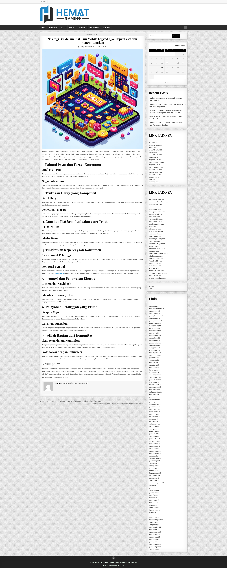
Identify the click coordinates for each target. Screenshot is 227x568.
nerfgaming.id (154, 448)
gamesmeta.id (154, 456)
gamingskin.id (154, 436)
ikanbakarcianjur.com (157, 244)
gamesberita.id (154, 397)
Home (43, 2)
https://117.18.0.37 (155, 169)
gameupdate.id (154, 412)
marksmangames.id (156, 483)
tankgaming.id (154, 525)
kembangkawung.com (157, 239)
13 (167, 63)
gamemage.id (154, 500)
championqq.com (155, 172)
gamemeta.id (154, 493)
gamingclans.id (154, 439)
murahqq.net (154, 157)
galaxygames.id (154, 402)
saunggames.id (154, 348)
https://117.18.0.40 (155, 174)
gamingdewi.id (154, 311)
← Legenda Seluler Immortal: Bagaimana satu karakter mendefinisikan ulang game (71, 401)
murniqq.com (154, 179)
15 (178, 63)
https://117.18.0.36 (155, 145)
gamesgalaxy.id (154, 389)
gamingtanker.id (155, 451)
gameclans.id (154, 490)
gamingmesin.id (155, 532)
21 (172, 68)
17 (151, 68)
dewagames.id (154, 345)
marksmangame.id (156, 520)
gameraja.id (153, 362)
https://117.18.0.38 (155, 165)
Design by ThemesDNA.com (113, 566)
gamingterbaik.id (155, 321)
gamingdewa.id (154, 313)
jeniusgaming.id (155, 323)
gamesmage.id (154, 461)
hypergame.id (154, 517)
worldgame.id (154, 429)
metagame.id (154, 507)
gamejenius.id (154, 367)
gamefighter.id (154, 495)
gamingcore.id (154, 537)
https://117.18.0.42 (155, 155)
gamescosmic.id (155, 394)
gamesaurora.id (155, 387)
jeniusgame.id (154, 431)
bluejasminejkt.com (156, 224)
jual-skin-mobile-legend (59, 378)
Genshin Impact (94, 27)
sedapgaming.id (155, 336)
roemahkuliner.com (156, 207)
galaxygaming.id (155, 385)
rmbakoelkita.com (156, 219)
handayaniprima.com (157, 212)
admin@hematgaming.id (86, 47)
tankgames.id (154, 480)
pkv (150, 288)
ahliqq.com (153, 147)
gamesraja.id (154, 333)
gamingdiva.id (154, 542)
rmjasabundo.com (155, 234)
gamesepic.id (154, 463)
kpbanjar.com (154, 251)
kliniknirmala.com (155, 256)
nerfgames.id (154, 468)
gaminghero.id (154, 534)
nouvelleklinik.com (156, 258)
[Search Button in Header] (185, 27)
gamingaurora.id (155, 377)
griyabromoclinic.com (157, 278)
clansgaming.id (154, 441)
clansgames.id (154, 466)
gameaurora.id (154, 407)
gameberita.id (154, 414)
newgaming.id (154, 382)
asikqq (151, 286)
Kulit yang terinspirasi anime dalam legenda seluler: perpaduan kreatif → (117, 404)
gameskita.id (153, 306)
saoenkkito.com (155, 209)
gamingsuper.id (155, 547)
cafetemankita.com (156, 231)
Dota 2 (63, 27)
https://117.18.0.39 (155, 150)
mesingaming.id (155, 544)
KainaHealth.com (155, 261)
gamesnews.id (154, 399)
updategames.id (155, 404)
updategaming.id (155, 392)
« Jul (166, 82)
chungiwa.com (154, 241)
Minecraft (82, 27)
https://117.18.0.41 (155, 160)
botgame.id (153, 505)
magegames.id (154, 475)
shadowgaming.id (155, 328)
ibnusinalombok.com (156, 271)
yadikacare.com (155, 266)
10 (151, 63)
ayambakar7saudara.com (158, 202)
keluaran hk (59, 273)
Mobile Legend (53, 27)
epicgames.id (154, 478)
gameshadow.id (154, 358)
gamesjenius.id (154, 340)
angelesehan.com (155, 222)
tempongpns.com (155, 204)
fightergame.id (154, 510)
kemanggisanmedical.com (158, 253)
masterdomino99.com (157, 167)
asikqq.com (153, 143)
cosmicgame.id (154, 421)
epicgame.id (153, 512)
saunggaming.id (155, 326)
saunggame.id (154, 372)
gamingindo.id (154, 539)
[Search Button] (113, 557)
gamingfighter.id (155, 453)
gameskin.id (153, 485)
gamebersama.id (155, 355)
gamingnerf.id (154, 434)
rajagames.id (154, 360)
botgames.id (153, 471)
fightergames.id (155, 473)
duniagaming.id (154, 318)
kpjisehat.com (154, 246)
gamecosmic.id (154, 409)
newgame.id (153, 419)
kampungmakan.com (156, 214)
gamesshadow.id (155, 331)
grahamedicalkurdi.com (158, 273)
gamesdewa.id (154, 338)
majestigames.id (155, 353)
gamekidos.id (154, 529)
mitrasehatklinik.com (157, 249)
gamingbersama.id (156, 316)
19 (162, 68)
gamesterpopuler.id (156, 308)
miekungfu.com (155, 229)
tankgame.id (153, 522)
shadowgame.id (155, 375)
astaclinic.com (154, 268)
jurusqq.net (153, 152)
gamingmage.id (154, 444)
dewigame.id (153, 370)
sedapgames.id (154, 350)
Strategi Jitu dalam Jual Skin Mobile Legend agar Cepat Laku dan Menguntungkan (92, 41)
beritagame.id (154, 426)
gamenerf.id (153, 488)
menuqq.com (154, 182)
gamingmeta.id (154, 446)
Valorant (72, 27)
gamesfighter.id (155, 458)
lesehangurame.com (156, 199)
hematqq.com (154, 177)
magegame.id (154, 515)
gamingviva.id (154, 549)
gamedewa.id (154, 365)
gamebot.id (153, 498)
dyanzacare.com (155, 275)
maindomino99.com (156, 162)
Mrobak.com (153, 226)
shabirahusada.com (156, 263)
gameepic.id (153, 503)
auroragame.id (154, 417)
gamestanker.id (155, 527)
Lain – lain (106, 27)
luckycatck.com (155, 217)
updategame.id (154, 424)
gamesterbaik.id (155, 343)
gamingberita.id (155, 380)
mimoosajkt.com (155, 236)
